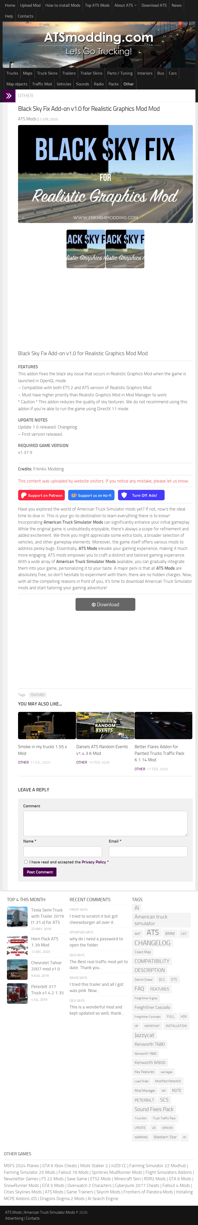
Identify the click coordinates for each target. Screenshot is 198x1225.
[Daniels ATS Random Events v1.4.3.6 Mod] (105, 725)
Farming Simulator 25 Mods (29, 1172)
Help (9, 16)
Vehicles (64, 84)
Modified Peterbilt (168, 1081)
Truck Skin (141, 1118)
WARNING (141, 1137)
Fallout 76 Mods (74, 1172)
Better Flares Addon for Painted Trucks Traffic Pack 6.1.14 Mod (159, 753)
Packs (114, 84)
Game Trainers (80, 1191)
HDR (184, 1016)
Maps (27, 73)
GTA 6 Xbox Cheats (59, 1165)
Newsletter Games (21, 1178)
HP (136, 1026)
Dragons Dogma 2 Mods (62, 1198)
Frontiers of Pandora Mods (148, 1191)
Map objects (16, 84)
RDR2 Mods (155, 1178)
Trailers (69, 73)
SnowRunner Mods (21, 1185)
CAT (184, 934)
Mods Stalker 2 (94, 1165)
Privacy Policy (94, 862)
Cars (173, 73)
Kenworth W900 (150, 1062)
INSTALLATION (176, 1026)
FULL (171, 1016)
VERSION (167, 1128)
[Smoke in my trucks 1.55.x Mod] (47, 725)
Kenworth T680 (150, 1044)
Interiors (144, 73)
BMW (170, 933)
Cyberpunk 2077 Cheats (137, 1185)
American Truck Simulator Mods (49, 1212)
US (154, 1128)
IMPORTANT (152, 1026)
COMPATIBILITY (152, 961)
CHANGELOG (152, 943)
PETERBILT (144, 1100)
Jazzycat (144, 1035)
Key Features (144, 1072)
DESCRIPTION (150, 970)
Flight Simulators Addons (168, 1172)
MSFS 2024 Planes (21, 1165)
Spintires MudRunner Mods (117, 1172)
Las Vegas (166, 1072)
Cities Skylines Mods (23, 1191)
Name (29, 841)
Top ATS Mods (97, 5)
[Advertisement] (105, 311)
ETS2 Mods (100, 1178)
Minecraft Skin (127, 1178)
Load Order (142, 1081)
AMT (138, 934)
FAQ (139, 989)
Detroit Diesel (144, 979)
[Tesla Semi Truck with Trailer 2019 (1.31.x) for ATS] (17, 917)
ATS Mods (54, 1191)
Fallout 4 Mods (176, 1185)
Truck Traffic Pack (164, 1118)
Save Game (77, 1178)
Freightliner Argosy (146, 998)
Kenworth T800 (145, 1054)
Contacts (25, 16)
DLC (162, 979)
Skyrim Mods (108, 1191)
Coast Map (143, 952)
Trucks (12, 73)
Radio (99, 84)
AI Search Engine (103, 1198)
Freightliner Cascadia (152, 1007)
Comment (31, 805)
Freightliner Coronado (148, 1016)
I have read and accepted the (69, 862)
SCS (164, 1100)
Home (10, 5)
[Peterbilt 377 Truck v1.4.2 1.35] (17, 993)
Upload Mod (30, 5)
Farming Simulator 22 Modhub (157, 1165)
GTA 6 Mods (180, 1178)
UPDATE (140, 1128)
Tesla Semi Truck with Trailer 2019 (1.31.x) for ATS (47, 916)
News (177, 5)
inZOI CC (118, 1165)
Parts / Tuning (120, 73)
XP (184, 1137)
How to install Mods (62, 5)
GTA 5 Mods (53, 1185)
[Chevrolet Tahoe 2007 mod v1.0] (17, 969)
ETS (174, 979)
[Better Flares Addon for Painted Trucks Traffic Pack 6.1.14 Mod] (164, 725)
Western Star (165, 1136)
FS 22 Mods (53, 1178)
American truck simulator (151, 920)
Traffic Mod (42, 84)
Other (128, 84)
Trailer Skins (91, 73)
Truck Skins (47, 73)
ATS (153, 932)
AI (137, 908)
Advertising (14, 1218)
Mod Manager (145, 1090)
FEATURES (38, 695)
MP (164, 1091)
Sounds (82, 84)
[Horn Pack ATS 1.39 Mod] (17, 945)
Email (115, 841)
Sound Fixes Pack (154, 1109)
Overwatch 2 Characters (90, 1185)
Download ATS (154, 5)
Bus (160, 73)
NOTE (176, 1090)
